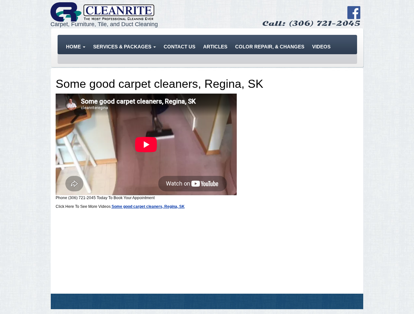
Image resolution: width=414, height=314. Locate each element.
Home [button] (74, 46)
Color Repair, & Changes (269, 46)
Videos (321, 46)
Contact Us (179, 46)
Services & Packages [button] (123, 46)
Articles (215, 46)
